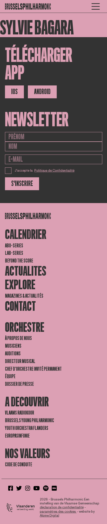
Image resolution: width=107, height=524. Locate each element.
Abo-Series (14, 246)
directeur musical (20, 361)
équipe (10, 376)
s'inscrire (22, 183)
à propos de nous (18, 338)
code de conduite (18, 465)
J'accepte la (45, 170)
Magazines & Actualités (24, 296)
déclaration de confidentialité (62, 507)
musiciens (13, 346)
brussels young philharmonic (29, 420)
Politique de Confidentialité (54, 171)
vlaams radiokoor (19, 413)
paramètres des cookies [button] (58, 511)
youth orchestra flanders (26, 428)
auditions (13, 354)
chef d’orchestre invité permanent (33, 369)
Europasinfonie (17, 436)
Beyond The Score (19, 261)
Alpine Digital (49, 515)
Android (42, 92)
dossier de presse (19, 384)
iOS (14, 92)
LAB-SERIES (14, 253)
